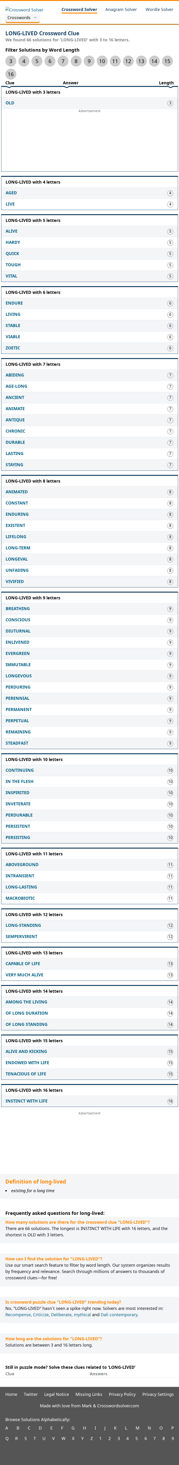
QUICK (12, 253)
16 (11, 74)
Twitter (31, 1394)
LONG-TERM (18, 548)
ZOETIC (13, 348)
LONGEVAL (17, 559)
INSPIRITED (17, 792)
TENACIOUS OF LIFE (26, 1074)
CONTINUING (20, 770)
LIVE (10, 204)
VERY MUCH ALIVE (24, 975)
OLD (10, 103)
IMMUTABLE (18, 664)
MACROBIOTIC (20, 898)
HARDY (13, 242)
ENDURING (17, 514)
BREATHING (18, 608)
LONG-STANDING (23, 925)
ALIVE (11, 231)
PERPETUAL (17, 720)
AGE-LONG (16, 386)
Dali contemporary (119, 1314)
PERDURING (18, 687)
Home (11, 1394)
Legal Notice (56, 1394)
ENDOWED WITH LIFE (27, 1062)
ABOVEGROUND (22, 864)
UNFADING (17, 570)
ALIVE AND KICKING (26, 1051)
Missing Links (89, 1394)
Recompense (18, 1314)
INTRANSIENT (20, 875)
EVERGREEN (18, 653)
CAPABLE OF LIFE (23, 963)
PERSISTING (18, 837)
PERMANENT (19, 709)
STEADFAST (17, 743)
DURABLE (15, 442)
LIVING (13, 314)
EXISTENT (15, 525)
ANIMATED (17, 491)
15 (167, 61)
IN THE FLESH (20, 781)
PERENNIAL (17, 698)
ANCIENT (15, 397)
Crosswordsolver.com (118, 1405)
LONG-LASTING (21, 887)
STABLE (13, 325)
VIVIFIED (15, 581)
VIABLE (13, 336)
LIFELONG (16, 536)
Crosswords (19, 17)
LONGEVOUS (19, 676)
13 (141, 61)
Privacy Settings (158, 1394)
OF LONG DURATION (27, 1013)
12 (128, 61)
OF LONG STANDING (27, 1024)
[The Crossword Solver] (29, 10)
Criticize (41, 1314)
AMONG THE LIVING (26, 1002)
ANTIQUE (15, 420)
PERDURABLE (19, 815)
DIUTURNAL (18, 631)
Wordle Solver (159, 9)
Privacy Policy (122, 1394)
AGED (11, 193)
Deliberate (61, 1314)
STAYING (14, 464)
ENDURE (14, 303)
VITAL (11, 276)
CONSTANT (17, 503)
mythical (82, 1314)
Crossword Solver (79, 9)
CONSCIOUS (18, 619)
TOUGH (13, 264)
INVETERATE (18, 804)
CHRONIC (15, 431)
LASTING (15, 453)
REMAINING (18, 732)
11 (115, 61)
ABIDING (15, 375)
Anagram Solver (121, 9)
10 (102, 61)
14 (154, 61)
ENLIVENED (17, 642)
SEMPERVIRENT (21, 936)
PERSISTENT (18, 826)
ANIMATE (15, 408)
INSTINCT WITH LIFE (27, 1101)
